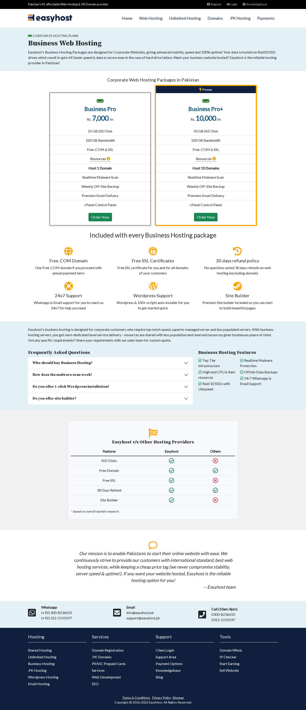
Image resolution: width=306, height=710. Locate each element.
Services (98, 670)
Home (127, 18)
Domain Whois (231, 650)
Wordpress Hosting (43, 677)
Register (215, 4)
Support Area (166, 657)
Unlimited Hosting (185, 18)
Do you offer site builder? (54, 398)
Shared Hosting (40, 650)
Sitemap (178, 697)
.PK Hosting (240, 18)
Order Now (100, 217)
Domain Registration (108, 650)
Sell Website (229, 670)
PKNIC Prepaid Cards (109, 663)
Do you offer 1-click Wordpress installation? (70, 386)
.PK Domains (102, 657)
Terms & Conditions (136, 697)
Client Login (165, 650)
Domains (215, 18)
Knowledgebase (256, 4)
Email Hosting (39, 684)
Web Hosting (150, 18)
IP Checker (228, 657)
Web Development (106, 677)
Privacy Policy (161, 697)
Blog (159, 677)
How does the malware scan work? (62, 374)
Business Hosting (41, 663)
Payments (266, 18)
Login (233, 4)
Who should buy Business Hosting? (62, 363)
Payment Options (169, 663)
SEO (95, 684)
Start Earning (229, 663)
